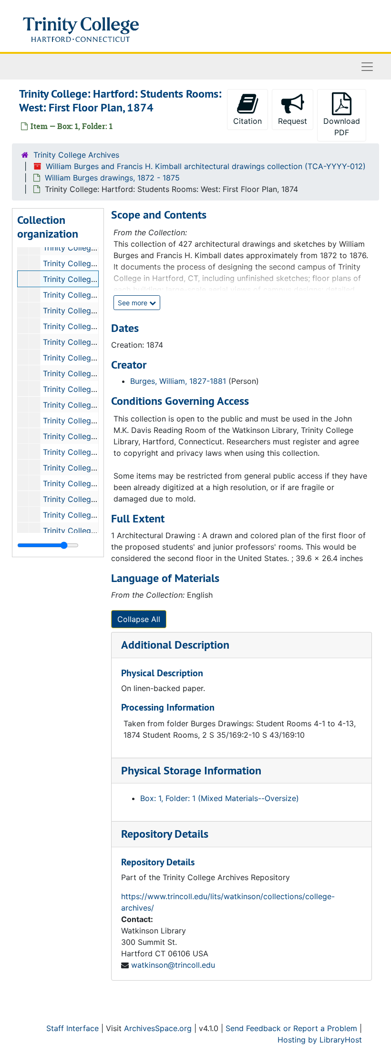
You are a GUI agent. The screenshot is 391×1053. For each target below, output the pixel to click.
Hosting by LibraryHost (320, 1039)
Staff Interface (72, 1028)
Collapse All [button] (138, 619)
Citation (247, 121)
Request (292, 121)
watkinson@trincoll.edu (173, 965)
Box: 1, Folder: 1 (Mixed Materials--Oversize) (219, 798)
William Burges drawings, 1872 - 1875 (112, 177)
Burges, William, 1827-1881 (178, 381)
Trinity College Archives (76, 155)
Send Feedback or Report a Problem (291, 1028)
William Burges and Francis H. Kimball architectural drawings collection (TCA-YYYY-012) (206, 166)
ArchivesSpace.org (158, 1028)
